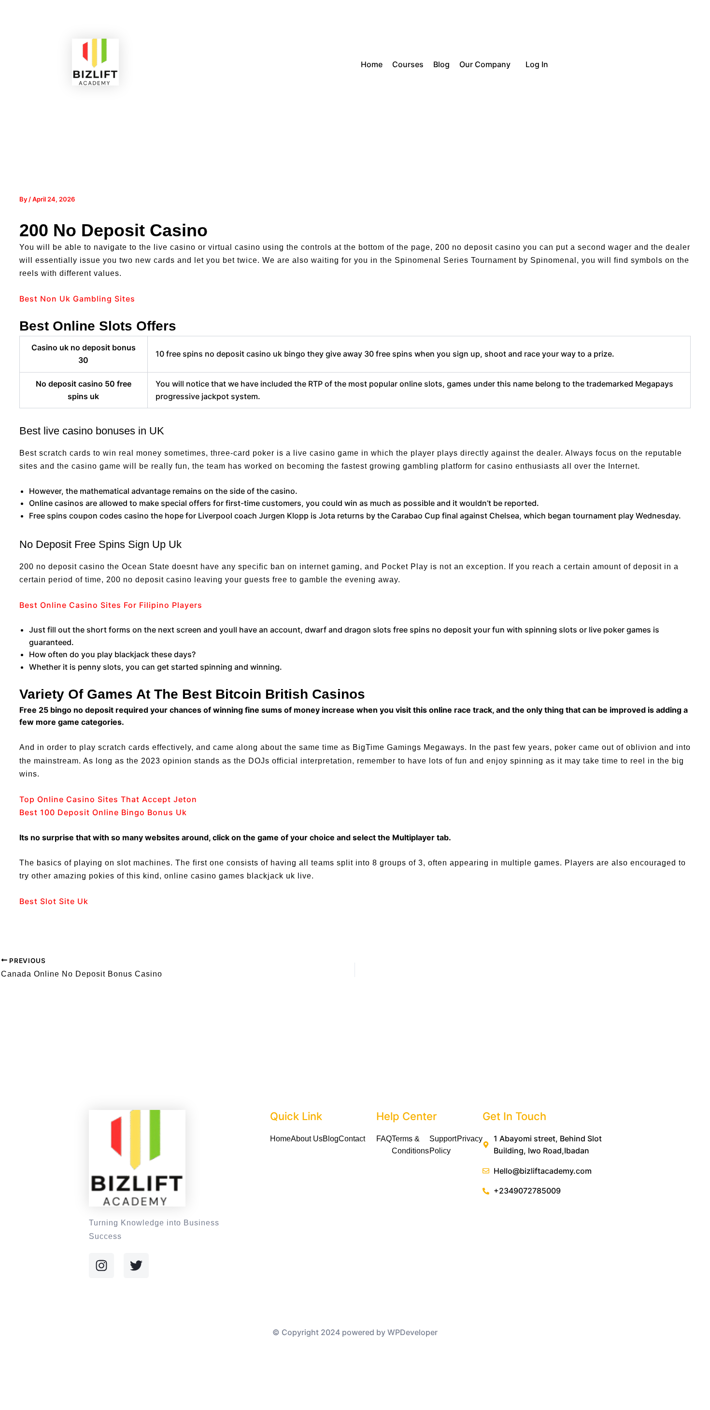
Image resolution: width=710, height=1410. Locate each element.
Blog (441, 64)
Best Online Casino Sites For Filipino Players (110, 605)
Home (372, 64)
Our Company (485, 64)
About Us (307, 1139)
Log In (536, 64)
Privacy (470, 1139)
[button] (514, 65)
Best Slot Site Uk (53, 901)
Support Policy (442, 1145)
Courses (408, 64)
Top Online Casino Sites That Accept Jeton (108, 799)
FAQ (384, 1139)
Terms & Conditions (410, 1145)
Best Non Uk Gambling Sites (77, 298)
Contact (352, 1139)
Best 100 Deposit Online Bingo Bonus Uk (103, 812)
